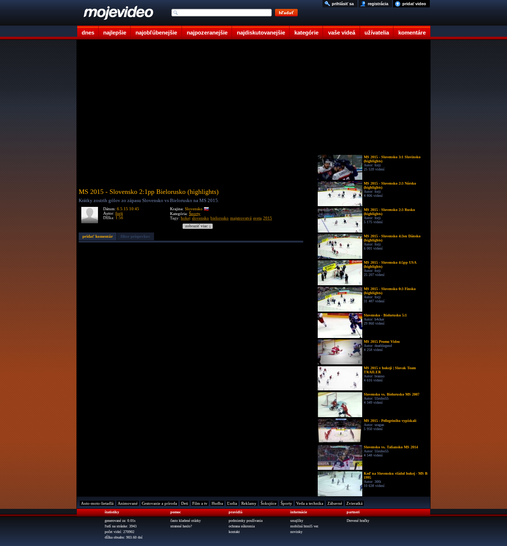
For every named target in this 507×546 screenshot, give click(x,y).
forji (119, 213)
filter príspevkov (135, 236)
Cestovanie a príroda (159, 503)
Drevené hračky (358, 521)
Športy (194, 213)
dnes (88, 32)
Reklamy (248, 503)
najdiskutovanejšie (261, 32)
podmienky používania (245, 521)
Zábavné (334, 503)
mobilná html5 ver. (304, 526)
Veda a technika (309, 503)
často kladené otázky (185, 521)
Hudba (217, 503)
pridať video (414, 3)
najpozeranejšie (207, 32)
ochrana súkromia (242, 526)
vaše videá (341, 32)
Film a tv (199, 503)
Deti (184, 503)
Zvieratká (354, 503)
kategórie (306, 32)
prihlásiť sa (343, 3)
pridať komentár (97, 236)
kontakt (234, 532)
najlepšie (114, 32)
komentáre (412, 32)
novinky (296, 532)
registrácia (378, 3)
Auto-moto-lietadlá (97, 503)
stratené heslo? (181, 526)
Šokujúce (269, 503)
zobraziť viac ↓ (198, 226)
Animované (128, 503)
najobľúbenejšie (156, 32)
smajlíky (296, 521)
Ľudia (232, 503)
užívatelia (376, 32)
